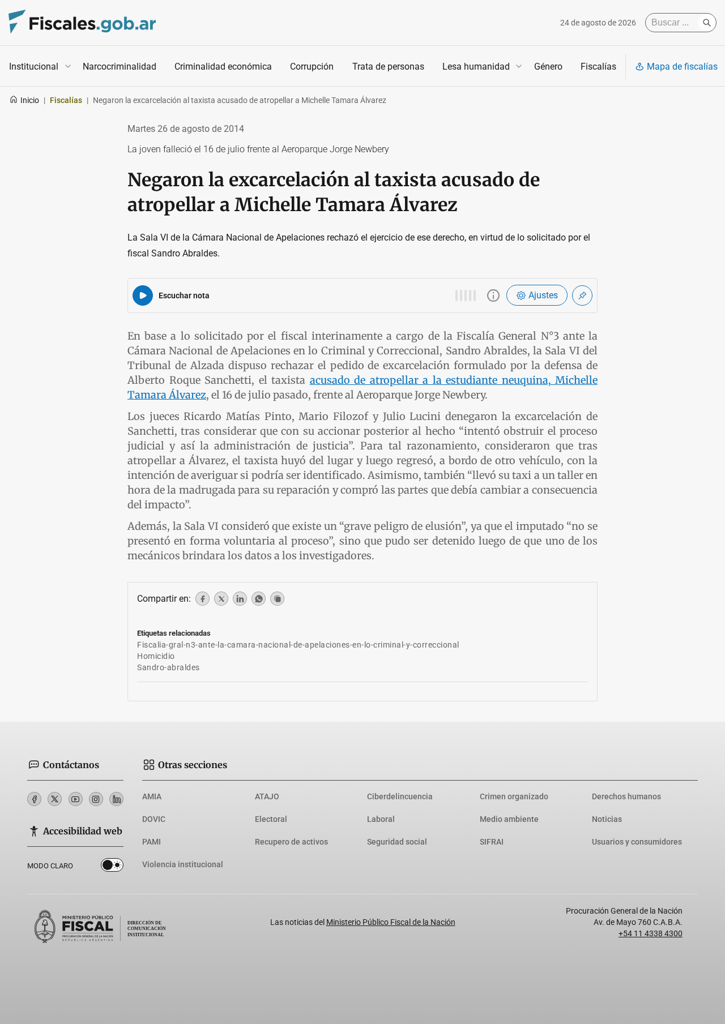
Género (548, 66)
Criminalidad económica (223, 66)
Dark (112, 867)
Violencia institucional (182, 864)
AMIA (151, 796)
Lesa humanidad (476, 66)
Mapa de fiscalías (682, 66)
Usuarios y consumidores (637, 841)
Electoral (271, 819)
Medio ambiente (509, 819)
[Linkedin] (116, 799)
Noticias (607, 819)
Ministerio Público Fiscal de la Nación (390, 922)
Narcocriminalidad (119, 66)
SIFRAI (492, 841)
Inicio (29, 100)
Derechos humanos (626, 796)
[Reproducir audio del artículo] (143, 295)
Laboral (381, 819)
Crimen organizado (514, 796)
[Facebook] (34, 799)
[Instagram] (96, 799)
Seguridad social (397, 841)
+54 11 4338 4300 (651, 933)
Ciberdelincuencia (400, 796)
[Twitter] (55, 799)
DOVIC (153, 819)
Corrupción (312, 66)
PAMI (151, 841)
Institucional (33, 66)
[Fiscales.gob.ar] (82, 23)
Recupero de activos (291, 841)
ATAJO (267, 796)
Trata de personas (388, 66)
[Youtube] (76, 799)
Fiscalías (598, 66)
